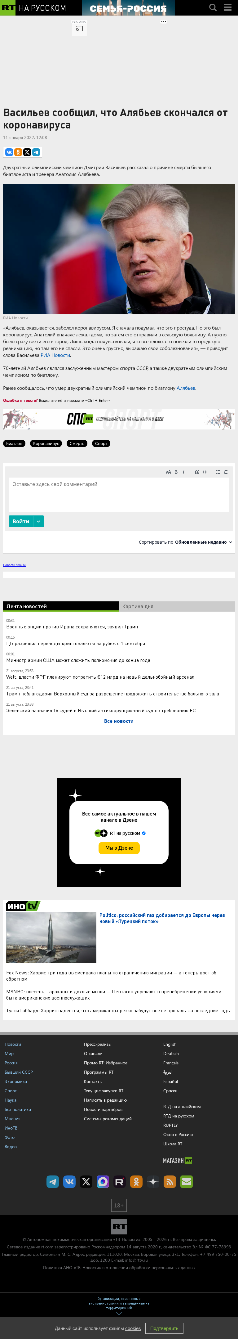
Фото (10, 1137)
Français (170, 1063)
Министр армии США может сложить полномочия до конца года (78, 660)
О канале (93, 1053)
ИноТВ (11, 1128)
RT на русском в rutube (119, 1181)
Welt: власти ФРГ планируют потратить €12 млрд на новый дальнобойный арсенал (100, 676)
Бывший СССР (19, 1072)
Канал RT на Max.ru (103, 1181)
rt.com (47, 1247)
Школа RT (172, 1144)
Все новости (119, 720)
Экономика (16, 1081)
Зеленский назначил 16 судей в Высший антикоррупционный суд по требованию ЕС (101, 710)
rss (170, 1181)
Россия (11, 1063)
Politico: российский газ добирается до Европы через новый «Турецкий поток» (162, 918)
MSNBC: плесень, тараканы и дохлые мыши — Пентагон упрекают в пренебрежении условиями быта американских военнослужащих (113, 994)
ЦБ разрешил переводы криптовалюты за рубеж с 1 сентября (75, 643)
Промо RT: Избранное (105, 1063)
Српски (170, 1091)
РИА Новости (55, 355)
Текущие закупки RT (103, 1091)
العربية (167, 1072)
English (170, 1044)
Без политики (18, 1109)
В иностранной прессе (24, 906)
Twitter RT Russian (86, 1181)
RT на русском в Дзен (153, 1181)
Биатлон (14, 443)
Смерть (77, 443)
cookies (133, 1328)
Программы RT (98, 1072)
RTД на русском (178, 1116)
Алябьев (186, 387)
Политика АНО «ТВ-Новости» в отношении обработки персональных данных (119, 1267)
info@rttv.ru (136, 1260)
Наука (10, 1100)
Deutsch (171, 1053)
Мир (9, 1053)
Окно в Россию (178, 1134)
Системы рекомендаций (108, 1118)
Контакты (93, 1081)
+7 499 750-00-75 (218, 1254)
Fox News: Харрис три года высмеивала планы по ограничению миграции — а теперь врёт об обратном (111, 975)
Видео (11, 1146)
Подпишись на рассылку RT (186, 1181)
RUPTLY (170, 1125)
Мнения (12, 1118)
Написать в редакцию (105, 1100)
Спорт (101, 443)
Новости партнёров (103, 1109)
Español (170, 1081)
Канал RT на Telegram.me (52, 1181)
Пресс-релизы (98, 1044)
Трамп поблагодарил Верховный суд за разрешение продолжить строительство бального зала (112, 693)
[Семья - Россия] (128, 8)
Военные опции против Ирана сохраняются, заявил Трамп (72, 626)
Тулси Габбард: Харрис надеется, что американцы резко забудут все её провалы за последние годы (118, 1010)
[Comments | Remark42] (119, 507)
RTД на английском (182, 1106)
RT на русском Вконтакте (69, 1181)
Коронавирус (46, 443)
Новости (13, 1044)
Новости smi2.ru (14, 565)
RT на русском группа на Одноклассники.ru (136, 1181)
